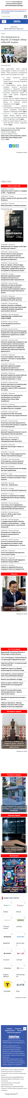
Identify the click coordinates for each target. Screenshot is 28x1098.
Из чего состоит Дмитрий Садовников (13, 490)
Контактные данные (14, 1032)
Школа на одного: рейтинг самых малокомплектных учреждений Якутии (12, 684)
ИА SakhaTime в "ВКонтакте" (15, 29)
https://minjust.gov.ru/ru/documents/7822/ (12, 1086)
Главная (9, 1029)
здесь (10, 83)
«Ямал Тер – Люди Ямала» (9, 485)
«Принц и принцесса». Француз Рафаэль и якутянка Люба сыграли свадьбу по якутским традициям (12, 704)
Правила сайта (10, 1030)
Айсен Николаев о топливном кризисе (13, 205)
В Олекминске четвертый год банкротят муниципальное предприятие (10, 534)
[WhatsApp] (14, 145)
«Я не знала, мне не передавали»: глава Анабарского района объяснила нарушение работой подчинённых (13, 506)
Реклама (20, 1030)
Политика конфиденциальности (11, 1046)
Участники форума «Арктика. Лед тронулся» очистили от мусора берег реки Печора (13, 358)
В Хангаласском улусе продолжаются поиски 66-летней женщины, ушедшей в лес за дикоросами (14, 424)
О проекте (18, 1029)
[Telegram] (17, 145)
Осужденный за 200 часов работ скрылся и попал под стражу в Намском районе (14, 415)
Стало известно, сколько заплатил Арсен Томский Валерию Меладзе (14, 3)
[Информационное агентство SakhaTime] (16, 21)
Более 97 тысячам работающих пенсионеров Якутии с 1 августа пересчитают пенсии (11, 692)
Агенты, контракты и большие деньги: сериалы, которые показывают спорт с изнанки (14, 477)
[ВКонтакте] (10, 145)
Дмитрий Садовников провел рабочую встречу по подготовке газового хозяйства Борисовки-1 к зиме (14, 377)
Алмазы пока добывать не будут (11, 679)
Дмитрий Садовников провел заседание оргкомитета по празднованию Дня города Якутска (12, 278)
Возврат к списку (6, 181)
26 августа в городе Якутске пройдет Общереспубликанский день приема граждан (13, 497)
